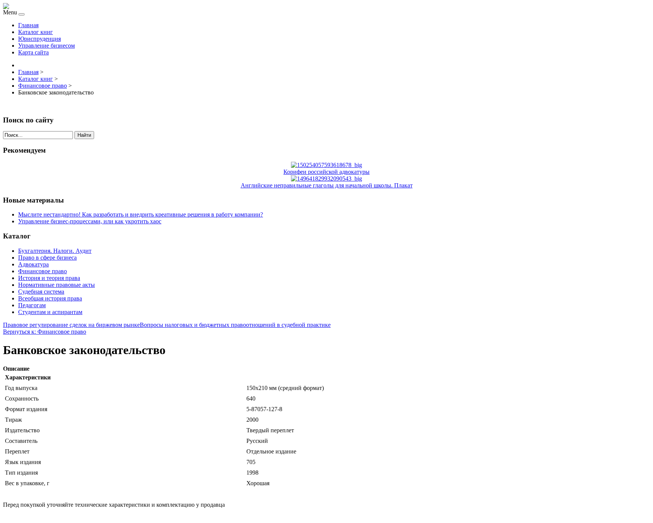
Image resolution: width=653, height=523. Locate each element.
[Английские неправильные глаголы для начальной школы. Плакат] (326, 178)
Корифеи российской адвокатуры (326, 172)
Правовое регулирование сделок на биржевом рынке (71, 325)
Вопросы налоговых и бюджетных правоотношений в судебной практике (235, 325)
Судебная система (41, 291)
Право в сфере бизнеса (47, 257)
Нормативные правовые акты (56, 285)
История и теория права (49, 278)
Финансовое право (42, 271)
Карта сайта (33, 52)
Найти (84, 135)
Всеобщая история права (50, 298)
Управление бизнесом (46, 45)
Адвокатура (33, 264)
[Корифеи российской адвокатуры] (326, 165)
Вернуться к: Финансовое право (44, 331)
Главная (28, 25)
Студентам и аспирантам (50, 312)
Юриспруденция (39, 39)
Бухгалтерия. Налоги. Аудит (54, 251)
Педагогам (32, 305)
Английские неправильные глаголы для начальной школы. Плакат (327, 185)
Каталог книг (35, 32)
